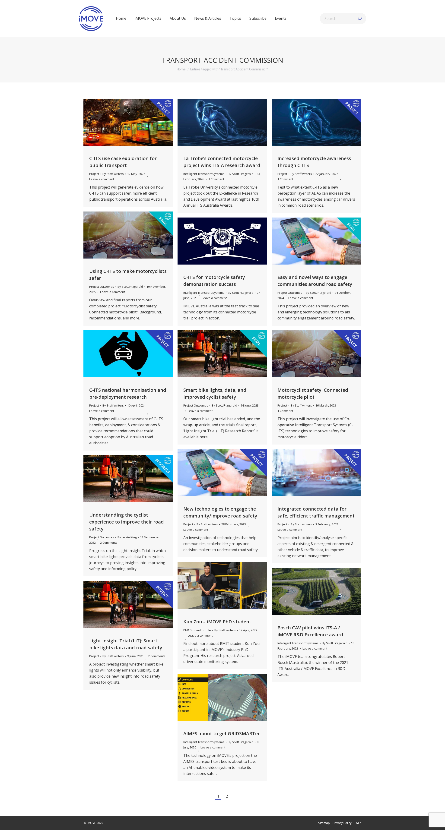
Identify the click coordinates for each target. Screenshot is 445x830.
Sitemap (324, 823)
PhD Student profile (197, 630)
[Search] (360, 18)
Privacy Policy (342, 823)
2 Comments (109, 542)
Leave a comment (101, 179)
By (113, 174)
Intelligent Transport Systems (203, 174)
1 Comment (216, 179)
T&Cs (358, 823)
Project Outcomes (101, 286)
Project (94, 174)
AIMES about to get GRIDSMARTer (221, 733)
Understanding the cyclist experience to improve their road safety (126, 522)
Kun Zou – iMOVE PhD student (217, 622)
